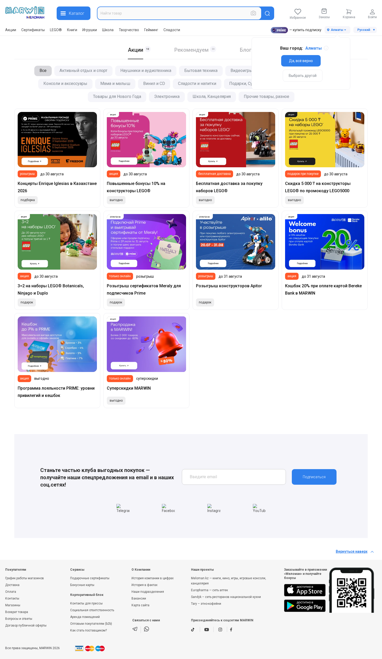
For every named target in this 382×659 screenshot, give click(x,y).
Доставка (12, 585)
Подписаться (314, 477)
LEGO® (56, 30)
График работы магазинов (24, 578)
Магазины (12, 605)
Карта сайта (140, 605)
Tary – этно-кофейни (206, 603)
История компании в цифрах (152, 578)
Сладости (171, 30)
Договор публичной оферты (26, 625)
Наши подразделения (147, 592)
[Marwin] (24, 12)
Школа (108, 30)
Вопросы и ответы (18, 619)
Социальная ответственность (92, 610)
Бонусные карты (82, 585)
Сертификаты (33, 30)
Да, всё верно (301, 61)
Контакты (12, 598)
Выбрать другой (303, 76)
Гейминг (151, 30)
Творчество (129, 30)
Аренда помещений (85, 617)
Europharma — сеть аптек (209, 590)
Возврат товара (16, 612)
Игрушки (89, 30)
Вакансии (138, 598)
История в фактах (144, 585)
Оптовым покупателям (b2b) (91, 623)
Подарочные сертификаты (89, 578)
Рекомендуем (191, 50)
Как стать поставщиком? (88, 630)
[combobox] (179, 13)
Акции (10, 30)
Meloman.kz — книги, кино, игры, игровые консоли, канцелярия (228, 580)
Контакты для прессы (86, 603)
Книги (72, 30)
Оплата (10, 592)
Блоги (247, 50)
